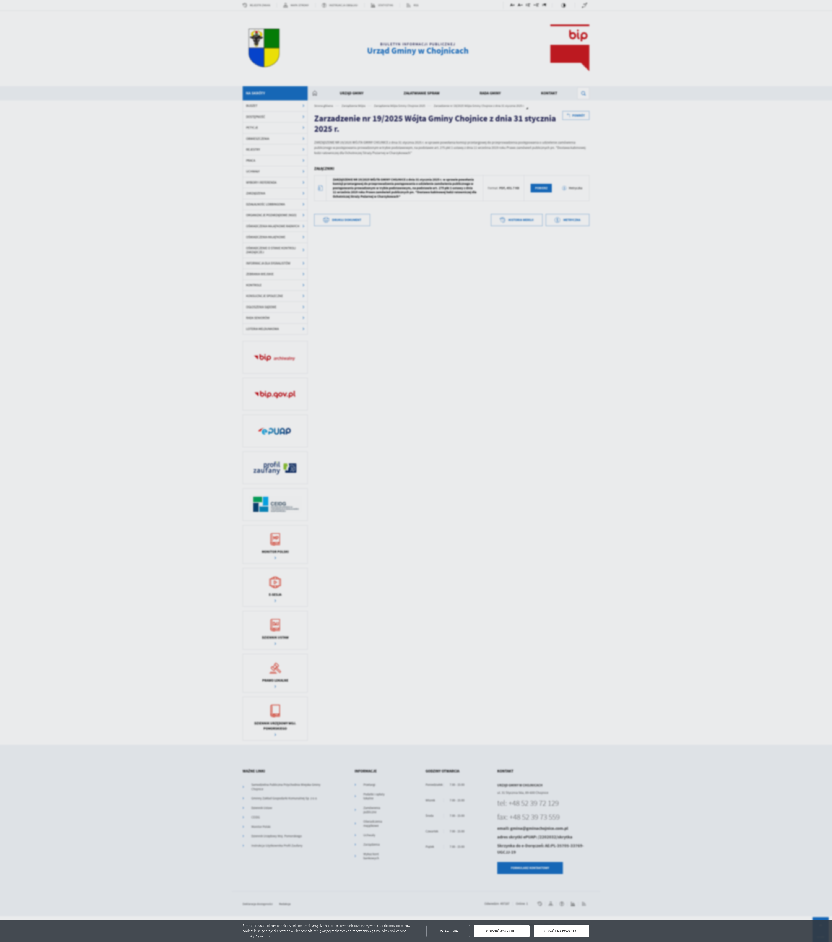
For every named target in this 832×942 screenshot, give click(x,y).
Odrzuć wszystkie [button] (501, 931)
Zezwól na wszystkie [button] (562, 931)
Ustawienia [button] (448, 931)
